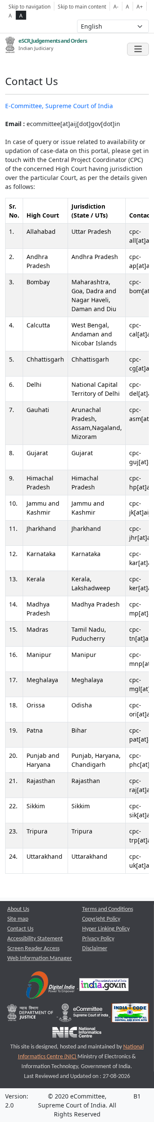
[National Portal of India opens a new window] (104, 986)
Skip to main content (82, 6)
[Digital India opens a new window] (51, 986)
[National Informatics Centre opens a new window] (76, 1034)
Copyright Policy (101, 919)
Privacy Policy (98, 939)
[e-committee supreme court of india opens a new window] (84, 1015)
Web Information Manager (39, 958)
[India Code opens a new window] (130, 1015)
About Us (18, 909)
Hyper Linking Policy (106, 929)
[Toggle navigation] (138, 49)
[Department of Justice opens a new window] (31, 1015)
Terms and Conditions (107, 909)
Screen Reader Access (33, 948)
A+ (139, 6)
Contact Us (20, 929)
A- (115, 6)
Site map (17, 919)
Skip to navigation (29, 6)
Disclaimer (94, 948)
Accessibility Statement (35, 939)
